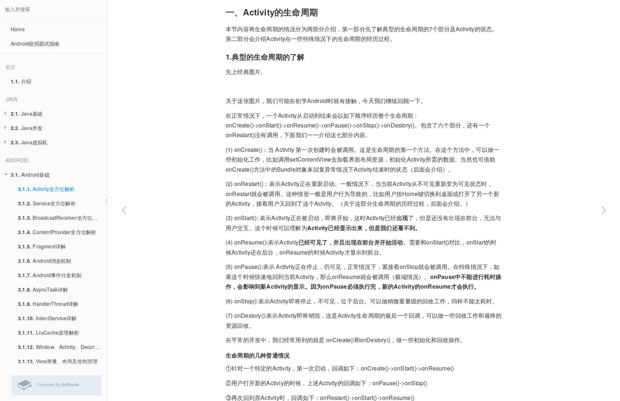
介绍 (21, 81)
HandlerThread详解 (48, 303)
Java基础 (26, 113)
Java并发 (26, 127)
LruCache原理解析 (48, 332)
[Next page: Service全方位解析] (604, 209)
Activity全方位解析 (46, 188)
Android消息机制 (44, 260)
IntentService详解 (47, 318)
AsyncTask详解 (43, 289)
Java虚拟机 (29, 142)
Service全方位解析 (47, 203)
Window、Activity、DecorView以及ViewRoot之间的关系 (62, 346)
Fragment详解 (42, 246)
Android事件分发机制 (49, 275)
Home (18, 29)
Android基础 (30, 174)
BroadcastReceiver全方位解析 (60, 217)
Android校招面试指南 (35, 43)
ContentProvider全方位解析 (57, 232)
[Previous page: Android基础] (124, 209)
